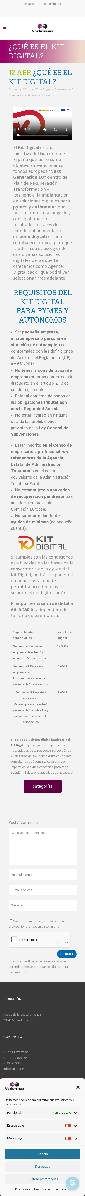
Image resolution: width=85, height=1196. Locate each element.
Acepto (42, 1154)
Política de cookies (27, 1189)
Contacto (47, 1189)
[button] (78, 1087)
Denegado (42, 1166)
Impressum (63, 1189)
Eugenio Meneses (55, 89)
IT (36, 89)
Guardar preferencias (42, 1179)
